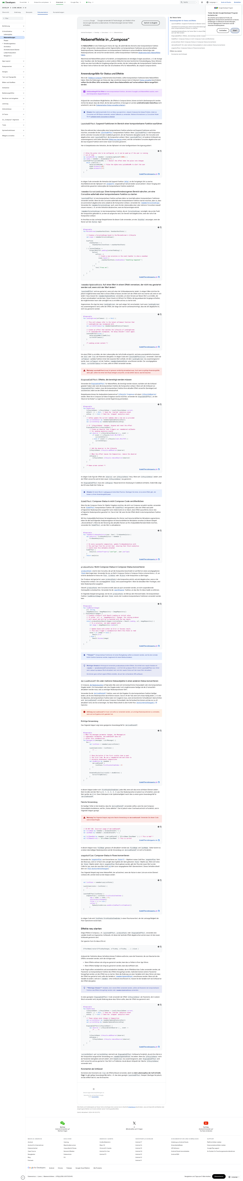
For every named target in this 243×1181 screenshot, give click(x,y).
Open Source (32, 1151)
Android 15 (138, 1148)
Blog (89, 2)
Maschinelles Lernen (70, 1145)
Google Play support (213, 1148)
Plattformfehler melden (214, 1142)
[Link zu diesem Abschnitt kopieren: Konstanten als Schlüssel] (104, 1069)
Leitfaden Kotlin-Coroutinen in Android (103, 117)
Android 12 (138, 1157)
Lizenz (40, 1176)
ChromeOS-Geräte (105, 1148)
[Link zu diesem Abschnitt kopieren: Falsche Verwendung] (99, 802)
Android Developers (86, 32)
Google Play (75, 2)
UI (25, 8)
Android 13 (138, 1154)
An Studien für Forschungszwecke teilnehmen (221, 1151)
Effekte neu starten (115, 139)
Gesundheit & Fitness (70, 1148)
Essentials (23, 2)
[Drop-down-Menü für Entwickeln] (65, 2)
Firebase (69, 1168)
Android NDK (175, 1154)
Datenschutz (67, 1154)
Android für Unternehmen (35, 1145)
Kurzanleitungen (58, 12)
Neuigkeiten (31, 1154)
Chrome (60, 1168)
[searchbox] (12, 18)
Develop (5, 8)
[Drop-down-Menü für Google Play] (81, 2)
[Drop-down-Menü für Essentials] (29, 2)
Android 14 (138, 1151)
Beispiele (29, 12)
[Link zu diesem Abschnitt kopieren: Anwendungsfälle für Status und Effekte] (126, 74)
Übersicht (5, 12)
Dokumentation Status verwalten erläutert (110, 105)
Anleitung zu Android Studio (179, 1142)
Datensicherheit (32, 1148)
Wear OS (102, 1145)
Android (30, 1142)
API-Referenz (175, 1148)
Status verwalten (145, 80)
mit (110, 866)
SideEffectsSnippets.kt (148, 840)
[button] (11, 26)
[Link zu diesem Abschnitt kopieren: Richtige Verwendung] (100, 721)
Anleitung (17, 12)
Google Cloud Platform (83, 1168)
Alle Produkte (97, 1168)
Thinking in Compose (95, 78)
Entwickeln (59, 2)
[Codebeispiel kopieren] (161, 151)
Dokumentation (43, 12)
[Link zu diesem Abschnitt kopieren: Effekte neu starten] (103, 929)
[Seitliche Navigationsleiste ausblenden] (23, 1177)
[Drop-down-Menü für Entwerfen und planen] (51, 2)
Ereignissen (126, 394)
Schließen (223, 31)
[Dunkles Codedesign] (158, 151)
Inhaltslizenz (132, 1107)
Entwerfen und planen (41, 2)
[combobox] (189, 2)
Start (235, 31)
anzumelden (95, 1097)
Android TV (103, 1154)
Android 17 (138, 1142)
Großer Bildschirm (105, 1142)
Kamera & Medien (69, 1151)
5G (65, 1157)
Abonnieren (218, 1176)
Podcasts (30, 1160)
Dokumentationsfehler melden (216, 1145)
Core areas (17, 8)
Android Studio (226, 2)
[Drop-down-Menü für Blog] (93, 2)
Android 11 (138, 1160)
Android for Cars (105, 1151)
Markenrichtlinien (49, 1176)
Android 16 (138, 1145)
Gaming (66, 1142)
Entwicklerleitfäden (177, 1145)
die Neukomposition (96, 685)
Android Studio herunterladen (180, 1151)
